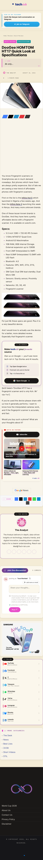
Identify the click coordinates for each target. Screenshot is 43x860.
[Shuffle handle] (29, 578)
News (6, 739)
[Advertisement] (21, 149)
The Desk (7, 735)
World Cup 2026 (9, 806)
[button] (21, 449)
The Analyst (11, 73)
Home (4, 35)
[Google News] (21, 490)
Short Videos (9, 752)
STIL (5, 756)
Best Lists (7, 744)
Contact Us (7, 815)
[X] (10, 116)
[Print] (27, 503)
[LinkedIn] (15, 116)
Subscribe (23, 434)
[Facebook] (4, 116)
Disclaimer (6, 824)
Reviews (10, 35)
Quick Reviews (19, 35)
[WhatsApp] (34, 499)
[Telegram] (38, 499)
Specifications (24, 41)
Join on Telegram (23, 24)
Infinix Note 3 (16, 204)
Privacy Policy (8, 819)
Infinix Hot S (27, 198)
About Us (6, 810)
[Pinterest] (21, 116)
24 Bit (6, 748)
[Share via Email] (27, 116)
